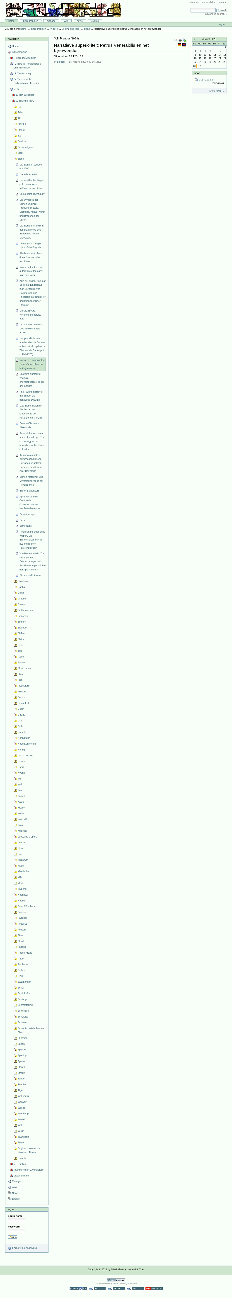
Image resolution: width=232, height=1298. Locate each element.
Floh (20, 679)
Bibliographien (30, 20)
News (80, 20)
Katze (21, 801)
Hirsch (21, 761)
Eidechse (23, 616)
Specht (21, 1043)
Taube (21, 1078)
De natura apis (27, 514)
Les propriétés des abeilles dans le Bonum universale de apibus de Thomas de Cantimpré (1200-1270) (32, 346)
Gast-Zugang (211, 81)
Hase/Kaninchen (27, 743)
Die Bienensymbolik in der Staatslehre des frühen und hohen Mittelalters (31, 231)
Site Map (194, 2)
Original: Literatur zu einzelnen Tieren (29, 1150)
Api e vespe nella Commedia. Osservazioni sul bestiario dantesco (29, 502)
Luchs (21, 854)
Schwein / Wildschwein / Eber (31, 1030)
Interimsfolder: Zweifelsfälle (29, 1169)
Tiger (20, 1090)
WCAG (97, 1288)
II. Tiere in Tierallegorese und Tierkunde (27, 65)
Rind (20, 975)
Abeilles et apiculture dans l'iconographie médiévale (30, 257)
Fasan (21, 662)
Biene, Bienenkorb (29, 490)
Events (95, 20)
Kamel (21, 796)
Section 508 (78, 1288)
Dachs (21, 587)
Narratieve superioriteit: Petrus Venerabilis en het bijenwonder (32, 364)
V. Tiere (54, 28)
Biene (87, 28)
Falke (21, 656)
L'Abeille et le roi (28, 174)
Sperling (22, 1055)
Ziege (21, 1142)
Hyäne (21, 772)
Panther (22, 912)
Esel (20, 645)
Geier (21, 708)
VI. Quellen (20, 1164)
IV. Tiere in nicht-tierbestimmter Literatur (26, 81)
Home (11, 20)
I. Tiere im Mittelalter (25, 57)
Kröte (21, 825)
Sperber (22, 1049)
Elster (21, 639)
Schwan (22, 1022)
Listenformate (21, 1175)
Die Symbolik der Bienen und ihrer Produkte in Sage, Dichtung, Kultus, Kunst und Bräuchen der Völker (32, 209)
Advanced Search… (216, 13)
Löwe (21, 848)
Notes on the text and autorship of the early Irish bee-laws (31, 271)
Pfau (20, 935)
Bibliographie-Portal (63, 10)
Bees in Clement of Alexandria (29, 425)
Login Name (15, 1216)
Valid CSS (135, 1288)
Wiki (66, 20)
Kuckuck (22, 830)
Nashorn (22, 900)
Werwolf (22, 1102)
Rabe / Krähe (25, 952)
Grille (20, 726)
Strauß (21, 1073)
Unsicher (23, 1158)
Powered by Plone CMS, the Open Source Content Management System (116, 1280)
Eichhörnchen (25, 610)
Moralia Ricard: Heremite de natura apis (30, 314)
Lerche (21, 842)
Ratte (21, 958)
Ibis (20, 778)
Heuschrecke (25, 755)
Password (14, 1226)
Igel (20, 784)
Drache (22, 598)
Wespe (21, 1107)
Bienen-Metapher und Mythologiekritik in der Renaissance (31, 480)
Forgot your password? (25, 1248)
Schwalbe (23, 1016)
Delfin (21, 592)
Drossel (22, 604)
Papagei (22, 917)
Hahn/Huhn (24, 737)
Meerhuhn (23, 871)
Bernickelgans (25, 147)
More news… (216, 90)
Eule (20, 650)
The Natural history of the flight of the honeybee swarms (31, 395)
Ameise (22, 123)
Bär (20, 135)
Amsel (21, 129)
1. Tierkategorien (25, 94)
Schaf (21, 987)
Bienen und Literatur (30, 575)
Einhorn (22, 621)
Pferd (21, 941)
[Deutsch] (180, 44)
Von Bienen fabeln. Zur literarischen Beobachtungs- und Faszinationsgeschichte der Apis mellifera (32, 561)
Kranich (22, 807)
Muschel (22, 888)
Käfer (21, 790)
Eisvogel (22, 627)
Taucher (22, 1084)
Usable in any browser (154, 1288)
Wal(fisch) (23, 1096)
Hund (21, 767)
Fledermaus (24, 668)
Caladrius (23, 581)
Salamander (24, 981)
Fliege (21, 674)
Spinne (21, 1061)
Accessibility (208, 2)
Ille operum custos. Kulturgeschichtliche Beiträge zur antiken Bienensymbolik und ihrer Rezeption (30, 463)
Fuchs (21, 697)
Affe (20, 118)
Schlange (23, 999)
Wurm (21, 1131)
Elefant (21, 633)
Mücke (21, 883)
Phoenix (22, 946)
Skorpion (22, 1038)
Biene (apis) (26, 525)
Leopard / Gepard (27, 836)
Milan (20, 877)
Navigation (13, 38)
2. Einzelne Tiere (71, 28)
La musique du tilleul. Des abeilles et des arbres (30, 328)
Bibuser (61, 62)
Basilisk (22, 141)
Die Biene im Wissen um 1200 (30, 166)
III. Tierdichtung (22, 73)
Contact (222, 2)
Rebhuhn (23, 964)
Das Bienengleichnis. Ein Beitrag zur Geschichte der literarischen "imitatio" (31, 411)
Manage (51, 20)
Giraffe (21, 714)
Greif (20, 720)
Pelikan (22, 929)
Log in (222, 24)
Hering (21, 749)
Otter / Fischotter (27, 906)
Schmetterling (25, 1004)
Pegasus (22, 923)
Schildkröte (24, 993)
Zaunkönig (23, 1136)
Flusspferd (23, 685)
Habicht (22, 732)
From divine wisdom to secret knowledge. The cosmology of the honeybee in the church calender (32, 441)
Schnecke (23, 1010)
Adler (20, 112)
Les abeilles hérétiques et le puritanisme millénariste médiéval (32, 184)
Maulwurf (23, 859)
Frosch (22, 691)
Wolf (20, 1125)
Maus (21, 865)
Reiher (21, 970)
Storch (21, 1067)
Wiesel (21, 1119)
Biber (20, 152)
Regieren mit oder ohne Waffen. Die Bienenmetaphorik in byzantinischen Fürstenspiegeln (32, 539)
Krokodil (22, 819)
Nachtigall (23, 894)
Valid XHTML (116, 1288)
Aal (19, 106)
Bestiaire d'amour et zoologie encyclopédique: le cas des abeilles (32, 380)
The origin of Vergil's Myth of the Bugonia (30, 245)
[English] (184, 44)
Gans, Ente (24, 703)
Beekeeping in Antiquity (32, 193)
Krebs (21, 813)
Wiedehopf (23, 1113)
